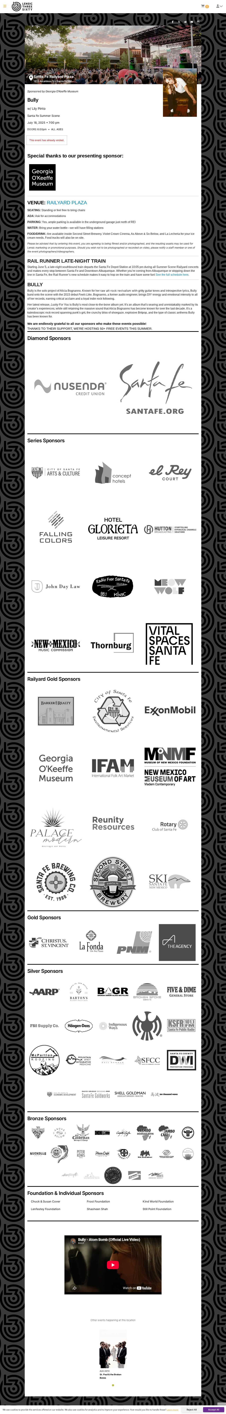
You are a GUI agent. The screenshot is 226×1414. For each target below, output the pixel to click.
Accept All (213, 1409)
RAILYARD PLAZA (67, 202)
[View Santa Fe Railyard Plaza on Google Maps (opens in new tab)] (31, 78)
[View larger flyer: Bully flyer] (180, 92)
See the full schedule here (172, 274)
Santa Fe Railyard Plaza (54, 77)
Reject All (192, 1409)
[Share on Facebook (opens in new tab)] (173, 22)
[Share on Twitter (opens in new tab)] (179, 22)
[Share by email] (192, 22)
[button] (5, 6)
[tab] (113, 1385)
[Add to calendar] (198, 22)
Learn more (172, 1409)
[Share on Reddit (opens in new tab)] (185, 22)
